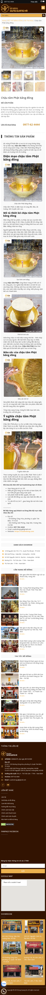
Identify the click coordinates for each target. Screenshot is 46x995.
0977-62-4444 (31, 124)
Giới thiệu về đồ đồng (8, 800)
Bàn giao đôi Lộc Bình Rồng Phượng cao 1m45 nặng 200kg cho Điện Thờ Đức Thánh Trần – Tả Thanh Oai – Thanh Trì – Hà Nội (32, 690)
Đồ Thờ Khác (28, 20)
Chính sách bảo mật (7, 810)
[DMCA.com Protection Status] (7, 825)
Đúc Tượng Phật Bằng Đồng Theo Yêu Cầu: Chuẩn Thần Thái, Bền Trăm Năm (31, 590)
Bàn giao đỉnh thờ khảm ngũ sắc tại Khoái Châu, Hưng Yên (32, 576)
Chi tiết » (22, 579)
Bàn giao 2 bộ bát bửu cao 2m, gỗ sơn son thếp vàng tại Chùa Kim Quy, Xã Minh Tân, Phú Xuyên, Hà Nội (31, 717)
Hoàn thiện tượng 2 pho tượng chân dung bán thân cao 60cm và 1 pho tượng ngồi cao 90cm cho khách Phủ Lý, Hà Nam (32, 644)
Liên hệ (3, 797)
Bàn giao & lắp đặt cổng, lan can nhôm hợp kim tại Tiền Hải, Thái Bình (31, 630)
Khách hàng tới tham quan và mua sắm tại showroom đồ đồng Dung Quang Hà (32, 663)
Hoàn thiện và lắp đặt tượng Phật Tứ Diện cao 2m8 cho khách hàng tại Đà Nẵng (31, 729)
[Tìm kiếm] (43, 15)
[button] (43, 7)
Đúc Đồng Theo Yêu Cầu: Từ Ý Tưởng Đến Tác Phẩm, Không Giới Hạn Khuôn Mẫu (31, 603)
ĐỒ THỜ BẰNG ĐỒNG (15, 20)
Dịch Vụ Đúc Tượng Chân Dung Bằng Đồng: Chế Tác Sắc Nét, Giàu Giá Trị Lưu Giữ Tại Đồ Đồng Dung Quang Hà (32, 617)
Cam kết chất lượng (7, 803)
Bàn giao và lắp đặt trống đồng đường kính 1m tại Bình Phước (30, 702)
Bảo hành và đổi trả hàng (9, 819)
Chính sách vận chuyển (8, 816)
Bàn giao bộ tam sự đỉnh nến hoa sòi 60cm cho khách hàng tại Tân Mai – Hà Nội (31, 676)
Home (4, 20)
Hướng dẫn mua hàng (8, 807)
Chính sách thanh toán (8, 813)
